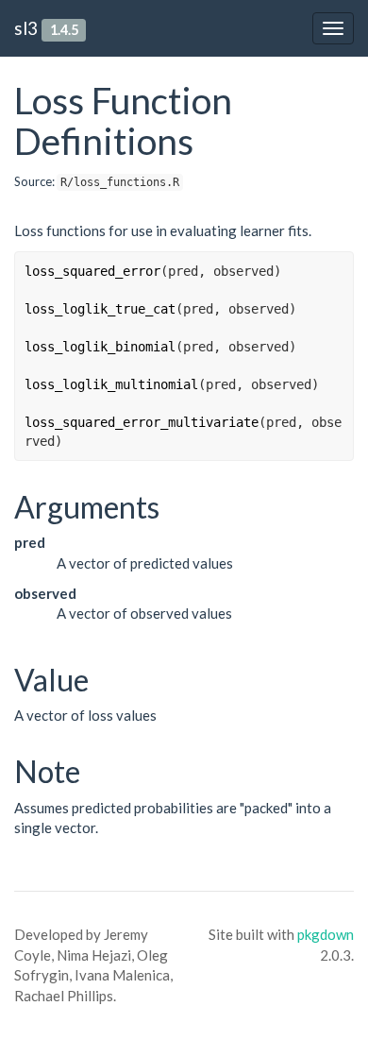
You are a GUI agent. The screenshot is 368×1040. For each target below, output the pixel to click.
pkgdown (325, 934)
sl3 (26, 28)
